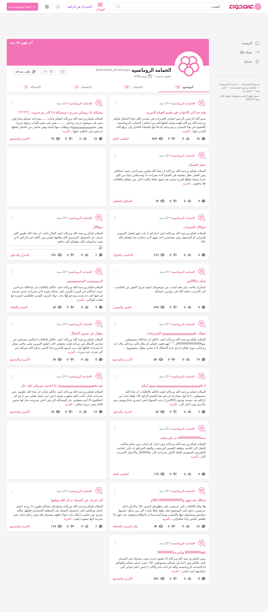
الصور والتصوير (122, 307)
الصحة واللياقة (19, 307)
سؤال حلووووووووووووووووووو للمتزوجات (176, 333)
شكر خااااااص (196, 281)
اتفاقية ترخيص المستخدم (243, 87)
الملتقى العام (121, 139)
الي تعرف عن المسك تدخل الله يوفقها (77, 500)
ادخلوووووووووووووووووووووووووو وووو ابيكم (173, 385)
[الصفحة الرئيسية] (245, 6)
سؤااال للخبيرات (194, 227)
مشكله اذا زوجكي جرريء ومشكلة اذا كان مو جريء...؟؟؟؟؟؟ (60, 112)
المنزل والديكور (19, 255)
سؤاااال (98, 227)
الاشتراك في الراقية (79, 7)
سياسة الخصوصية (228, 84)
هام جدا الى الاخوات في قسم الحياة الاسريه (176, 112)
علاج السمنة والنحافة (125, 526)
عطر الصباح (197, 164)
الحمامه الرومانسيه (183, 103)
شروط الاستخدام (251, 84)
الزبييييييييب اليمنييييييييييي (85, 281)
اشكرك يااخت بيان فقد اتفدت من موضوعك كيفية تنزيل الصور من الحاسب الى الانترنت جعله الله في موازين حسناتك (160, 289)
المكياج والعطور (122, 201)
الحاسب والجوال (123, 255)
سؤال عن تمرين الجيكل (87, 333)
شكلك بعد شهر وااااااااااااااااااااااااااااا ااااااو (178, 500)
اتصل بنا (247, 91)
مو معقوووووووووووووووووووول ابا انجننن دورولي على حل (62, 385)
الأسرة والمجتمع (20, 139)
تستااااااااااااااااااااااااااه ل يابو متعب (183, 437)
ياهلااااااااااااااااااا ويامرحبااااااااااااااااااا (181, 552)
